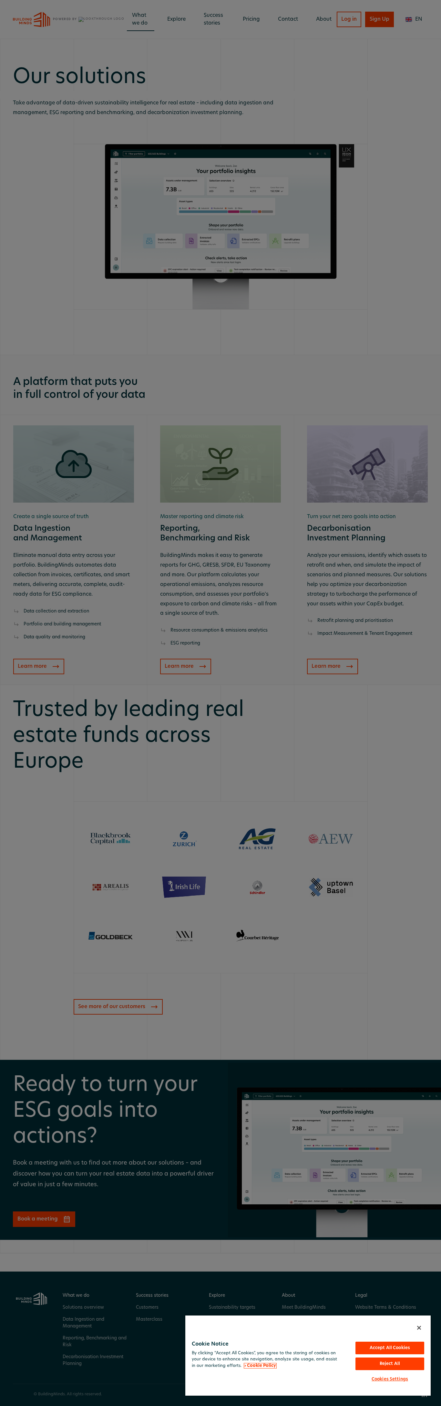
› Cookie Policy (260, 1366)
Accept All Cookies (390, 1348)
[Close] (419, 1328)
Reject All (390, 1364)
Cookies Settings (390, 1379)
